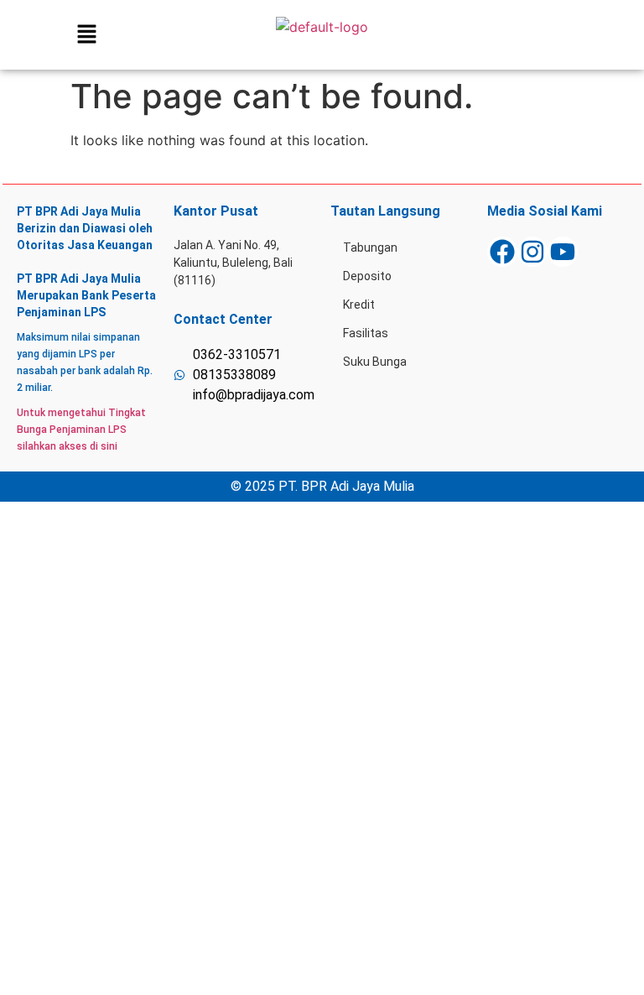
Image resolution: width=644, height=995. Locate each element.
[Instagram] (532, 252)
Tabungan (370, 247)
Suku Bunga (375, 361)
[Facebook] (502, 252)
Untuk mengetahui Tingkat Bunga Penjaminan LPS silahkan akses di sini (81, 429)
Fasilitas (365, 333)
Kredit (359, 304)
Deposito (367, 276)
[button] (86, 35)
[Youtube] (563, 252)
